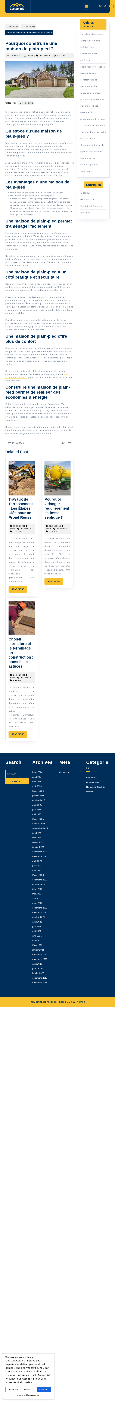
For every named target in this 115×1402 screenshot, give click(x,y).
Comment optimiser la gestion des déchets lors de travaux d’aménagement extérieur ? (92, 158)
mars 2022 (37, 903)
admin (31, 56)
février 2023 (38, 875)
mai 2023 (36, 870)
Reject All (28, 1389)
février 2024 (38, 842)
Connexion (64, 772)
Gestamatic (12, 26)
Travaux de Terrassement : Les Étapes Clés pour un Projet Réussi (21, 508)
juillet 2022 (37, 889)
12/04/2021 (54, 526)
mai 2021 (36, 931)
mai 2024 (36, 837)
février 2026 (38, 791)
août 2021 (37, 922)
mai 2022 (36, 894)
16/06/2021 (16, 56)
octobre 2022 (38, 884)
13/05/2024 (18, 526)
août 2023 (37, 861)
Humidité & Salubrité (91, 206)
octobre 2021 (38, 917)
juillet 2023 (37, 865)
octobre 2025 (38, 800)
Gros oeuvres (28, 26)
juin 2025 (36, 809)
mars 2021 (37, 940)
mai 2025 (36, 814)
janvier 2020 (38, 973)
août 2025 (37, 805)
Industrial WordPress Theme (48, 1002)
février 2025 (38, 819)
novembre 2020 (39, 959)
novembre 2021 (39, 912)
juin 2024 (36, 833)
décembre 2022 (39, 879)
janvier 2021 (38, 950)
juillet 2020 (37, 968)
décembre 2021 (39, 908)
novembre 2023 (39, 856)
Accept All (43, 1389)
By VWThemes (76, 1002)
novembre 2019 (39, 982)
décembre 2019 (39, 978)
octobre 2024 (38, 823)
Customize (13, 1389)
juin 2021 (36, 926)
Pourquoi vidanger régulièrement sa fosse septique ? (56, 508)
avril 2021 (37, 936)
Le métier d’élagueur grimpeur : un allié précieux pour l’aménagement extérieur (91, 47)
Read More (19, 590)
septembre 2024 (40, 828)
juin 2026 (36, 777)
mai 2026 (36, 781)
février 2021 (38, 945)
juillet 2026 (37, 772)
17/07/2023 (18, 675)
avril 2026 (37, 786)
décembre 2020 (39, 954)
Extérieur (85, 193)
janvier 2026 (38, 795)
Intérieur (85, 212)
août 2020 (37, 964)
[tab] (86, 6)
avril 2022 (37, 898)
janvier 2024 (38, 847)
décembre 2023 (39, 851)
